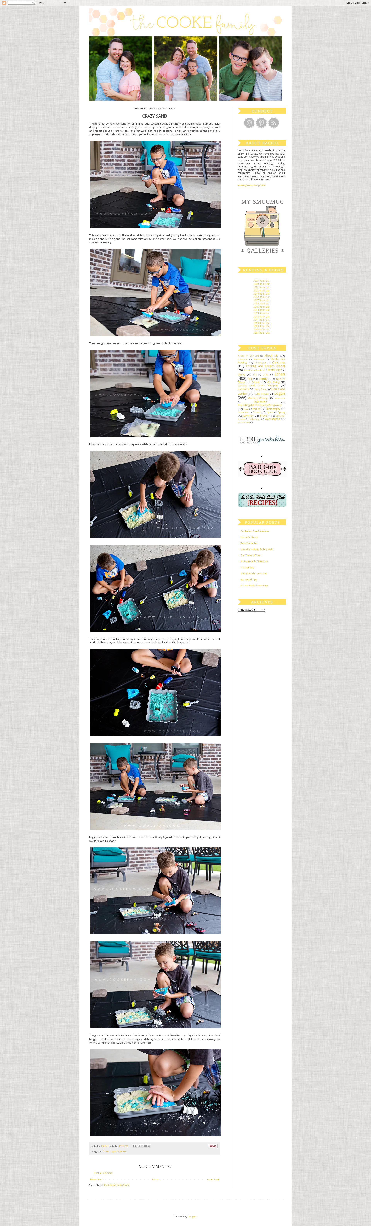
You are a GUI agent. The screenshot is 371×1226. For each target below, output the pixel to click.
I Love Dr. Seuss (249, 537)
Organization (260, 401)
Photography (273, 409)
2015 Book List (261, 306)
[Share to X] (142, 1146)
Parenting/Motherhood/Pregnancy (260, 405)
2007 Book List (261, 332)
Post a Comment (103, 1173)
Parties (256, 409)
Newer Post (96, 1179)
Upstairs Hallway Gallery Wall (256, 549)
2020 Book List (261, 290)
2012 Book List (261, 316)
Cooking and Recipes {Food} (265, 366)
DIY (255, 374)
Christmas (278, 362)
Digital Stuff (274, 369)
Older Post (213, 1179)
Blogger (192, 1216)
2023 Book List (261, 280)
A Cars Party (247, 567)
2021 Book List (261, 287)
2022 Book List (261, 284)
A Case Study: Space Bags (254, 585)
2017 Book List (261, 300)
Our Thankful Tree (250, 555)
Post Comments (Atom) (116, 1185)
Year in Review (244, 422)
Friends (256, 382)
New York (280, 398)
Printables (243, 412)
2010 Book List (261, 323)
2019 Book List (261, 293)
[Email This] (134, 1146)
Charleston (260, 362)
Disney (241, 374)
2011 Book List (261, 319)
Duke (265, 374)
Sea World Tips (249, 579)
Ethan (106, 1151)
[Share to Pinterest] (149, 1146)
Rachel (105, 1145)
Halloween (243, 389)
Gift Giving (273, 382)
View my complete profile (251, 185)
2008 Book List (261, 329)
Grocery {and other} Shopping (258, 385)
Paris (246, 408)
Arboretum (242, 359)
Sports (270, 412)
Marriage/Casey (257, 398)
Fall (250, 379)
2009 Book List (261, 326)
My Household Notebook (254, 561)
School (256, 412)
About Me (271, 355)
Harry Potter (261, 389)
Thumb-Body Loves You (254, 573)
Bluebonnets (259, 359)
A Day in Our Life (248, 355)
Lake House (261, 393)
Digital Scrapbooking (254, 369)
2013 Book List (261, 313)
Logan (113, 1151)
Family (263, 379)
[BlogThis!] (138, 1146)
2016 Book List (261, 303)
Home (155, 1179)
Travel (264, 415)
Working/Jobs (272, 419)
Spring (281, 412)
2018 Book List (261, 297)
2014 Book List (261, 310)
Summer (121, 1151)
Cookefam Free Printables (255, 531)
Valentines (255, 418)
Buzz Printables (249, 543)
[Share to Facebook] (145, 1146)
